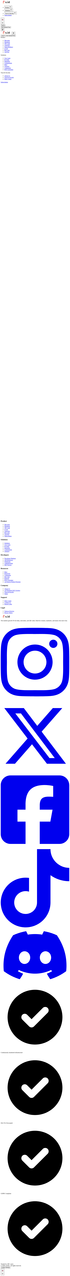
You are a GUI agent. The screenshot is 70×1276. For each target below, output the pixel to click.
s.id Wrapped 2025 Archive (12, 590)
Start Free (4, 476)
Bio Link (7, 50)
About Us (7, 76)
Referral (6, 578)
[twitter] (35, 769)
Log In (3, 25)
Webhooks (7, 561)
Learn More (4, 361)
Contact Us (7, 602)
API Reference (8, 560)
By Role (6, 60)
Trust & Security (9, 13)
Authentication (8, 563)
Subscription (8, 15)
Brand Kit (7, 573)
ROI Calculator (8, 69)
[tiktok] (35, 927)
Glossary (6, 66)
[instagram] (35, 701)
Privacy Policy (8, 613)
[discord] (35, 982)
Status (6, 594)
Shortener (7, 42)
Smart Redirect (8, 47)
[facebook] (35, 848)
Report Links (8, 604)
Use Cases (7, 58)
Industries (7, 61)
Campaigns (7, 68)
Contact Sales (14, 476)
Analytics (7, 45)
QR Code (7, 44)
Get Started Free (5, 27)
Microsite (7, 40)
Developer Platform (10, 558)
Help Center (7, 79)
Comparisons (8, 63)
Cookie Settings (5, 1267)
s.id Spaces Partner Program (12, 582)
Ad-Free (6, 52)
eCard (6, 48)
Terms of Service (9, 611)
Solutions (7, 10)
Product (7, 7)
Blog (5, 64)
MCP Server (7, 565)
